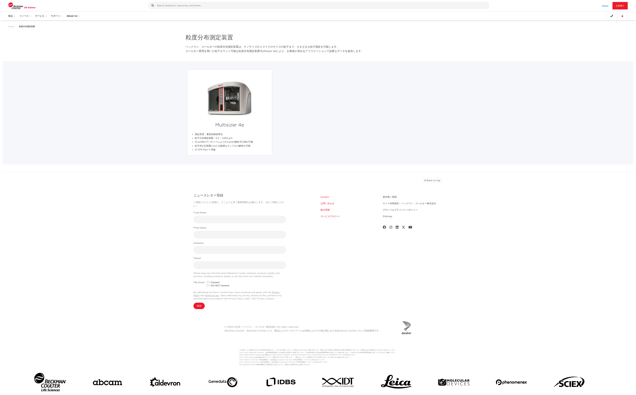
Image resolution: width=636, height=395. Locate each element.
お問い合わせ (327, 203)
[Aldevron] (165, 383)
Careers (324, 197)
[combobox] (319, 5)
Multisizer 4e (229, 125)
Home (11, 26)
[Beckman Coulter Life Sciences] (21, 5)
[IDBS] (280, 383)
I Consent (215, 282)
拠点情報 (325, 210)
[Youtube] (410, 228)
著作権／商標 (390, 197)
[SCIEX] (569, 383)
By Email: (199, 282)
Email (197, 258)
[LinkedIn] (397, 228)
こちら (381, 352)
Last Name (199, 212)
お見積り (620, 5)
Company (198, 243)
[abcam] (107, 382)
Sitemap (387, 216)
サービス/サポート (330, 216)
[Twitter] (403, 228)
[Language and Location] (622, 16)
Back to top (433, 180)
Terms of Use (212, 295)
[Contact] (611, 16)
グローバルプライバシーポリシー (400, 210)
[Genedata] (223, 382)
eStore (605, 5)
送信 (199, 305)
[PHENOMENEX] (511, 382)
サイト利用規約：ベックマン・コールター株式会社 (409, 203)
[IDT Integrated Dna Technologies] (338, 383)
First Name (199, 228)
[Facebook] (384, 228)
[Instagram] (390, 228)
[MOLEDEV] (453, 383)
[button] (153, 5)
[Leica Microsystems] (396, 383)
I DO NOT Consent (219, 285)
